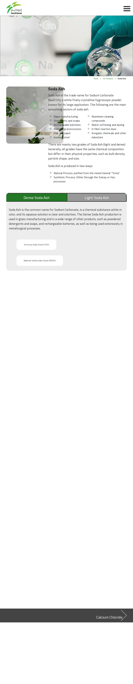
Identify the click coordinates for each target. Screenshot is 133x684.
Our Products (108, 78)
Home (96, 78)
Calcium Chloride (109, 617)
